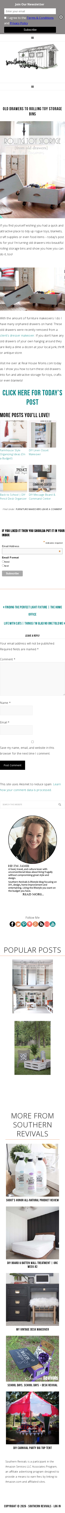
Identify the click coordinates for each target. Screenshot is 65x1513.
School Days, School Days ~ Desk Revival (33, 1385)
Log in (57, 1506)
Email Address (31, 546)
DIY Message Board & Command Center (42, 496)
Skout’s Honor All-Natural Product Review (32, 1200)
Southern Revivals (32, 56)
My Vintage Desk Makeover (32, 1329)
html (7, 561)
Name (5, 703)
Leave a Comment (52, 509)
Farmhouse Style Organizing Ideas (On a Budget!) (12, 454)
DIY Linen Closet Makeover (39, 452)
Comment (8, 659)
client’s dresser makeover (17, 335)
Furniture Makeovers (28, 509)
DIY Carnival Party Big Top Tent (32, 1448)
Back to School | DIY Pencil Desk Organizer (13, 496)
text (6, 565)
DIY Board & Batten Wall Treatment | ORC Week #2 (32, 1265)
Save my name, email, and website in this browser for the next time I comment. (27, 750)
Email (5, 722)
